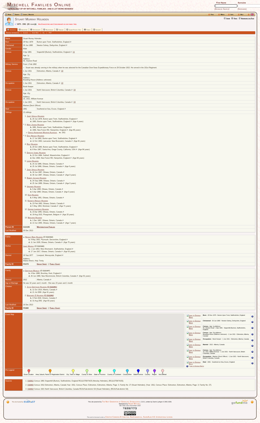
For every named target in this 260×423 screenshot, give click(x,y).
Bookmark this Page (247, 18)
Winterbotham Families (46, 227)
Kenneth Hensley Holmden (38, 201)
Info (231, 14)
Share (228, 18)
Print (235, 18)
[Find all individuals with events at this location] (70, 42)
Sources (25, 33)
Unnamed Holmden (34, 187)
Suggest (98, 30)
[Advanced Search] (222, 9)
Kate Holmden (33, 195)
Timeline (61, 30)
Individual (13, 30)
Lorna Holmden (33, 161)
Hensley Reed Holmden (34, 237)
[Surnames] (242, 9)
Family (88, 30)
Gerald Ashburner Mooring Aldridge (42, 133)
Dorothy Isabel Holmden (36, 153)
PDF (50, 33)
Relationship (49, 30)
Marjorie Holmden (35, 218)
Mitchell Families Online (39, 4)
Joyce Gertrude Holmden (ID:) (42, 287)
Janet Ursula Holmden (35, 116)
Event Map (35, 33)
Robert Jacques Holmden (36, 178)
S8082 (30, 389)
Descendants (36, 30)
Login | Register (28, 14)
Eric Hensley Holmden (35, 136)
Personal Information (12, 33)
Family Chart (55, 264)
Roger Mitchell (134, 404)
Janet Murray (28, 246)
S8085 (30, 385)
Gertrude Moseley (32, 271)
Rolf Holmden (32, 144)
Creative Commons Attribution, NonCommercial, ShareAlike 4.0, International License (138, 417)
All (44, 33)
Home (9, 14)
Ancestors (24, 30)
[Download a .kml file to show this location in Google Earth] (252, 317)
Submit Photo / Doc (75, 30)
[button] (63, 336)
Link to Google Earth (197, 366)
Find (212, 14)
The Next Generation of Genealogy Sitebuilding (120, 402)
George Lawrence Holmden (38, 209)
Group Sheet (42, 264)
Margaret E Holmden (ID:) (40, 295)
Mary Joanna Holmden (35, 125)
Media (223, 14)
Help (241, 14)
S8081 (30, 381)
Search (17, 14)
